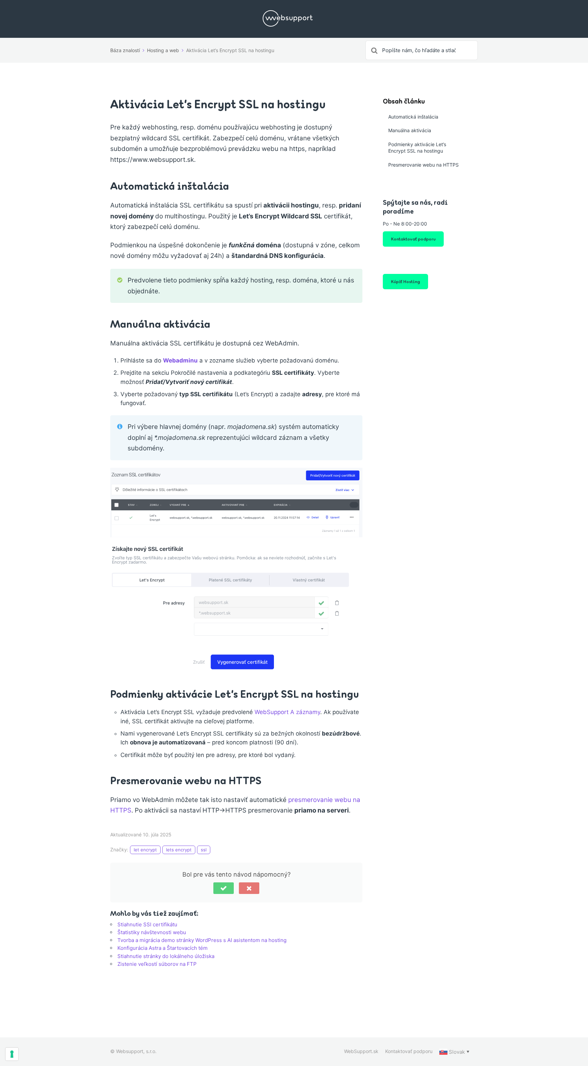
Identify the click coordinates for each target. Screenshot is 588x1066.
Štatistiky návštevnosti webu (151, 932)
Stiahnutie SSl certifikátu (147, 924)
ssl (204, 849)
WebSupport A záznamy (287, 712)
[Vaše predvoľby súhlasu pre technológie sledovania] (11, 1054)
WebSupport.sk (361, 1051)
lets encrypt (179, 849)
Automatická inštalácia (413, 117)
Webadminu (180, 360)
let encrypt (145, 849)
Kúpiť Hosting (405, 281)
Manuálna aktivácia (409, 130)
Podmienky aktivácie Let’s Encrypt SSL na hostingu (417, 147)
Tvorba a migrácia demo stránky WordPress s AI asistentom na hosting (202, 940)
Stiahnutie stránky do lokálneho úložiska (165, 956)
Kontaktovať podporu (413, 239)
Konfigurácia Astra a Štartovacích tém (162, 948)
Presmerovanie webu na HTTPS (423, 165)
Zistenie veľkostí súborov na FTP (157, 964)
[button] (223, 888)
